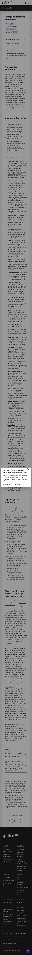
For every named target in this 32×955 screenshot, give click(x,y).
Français (17, 484)
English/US (6, 484)
